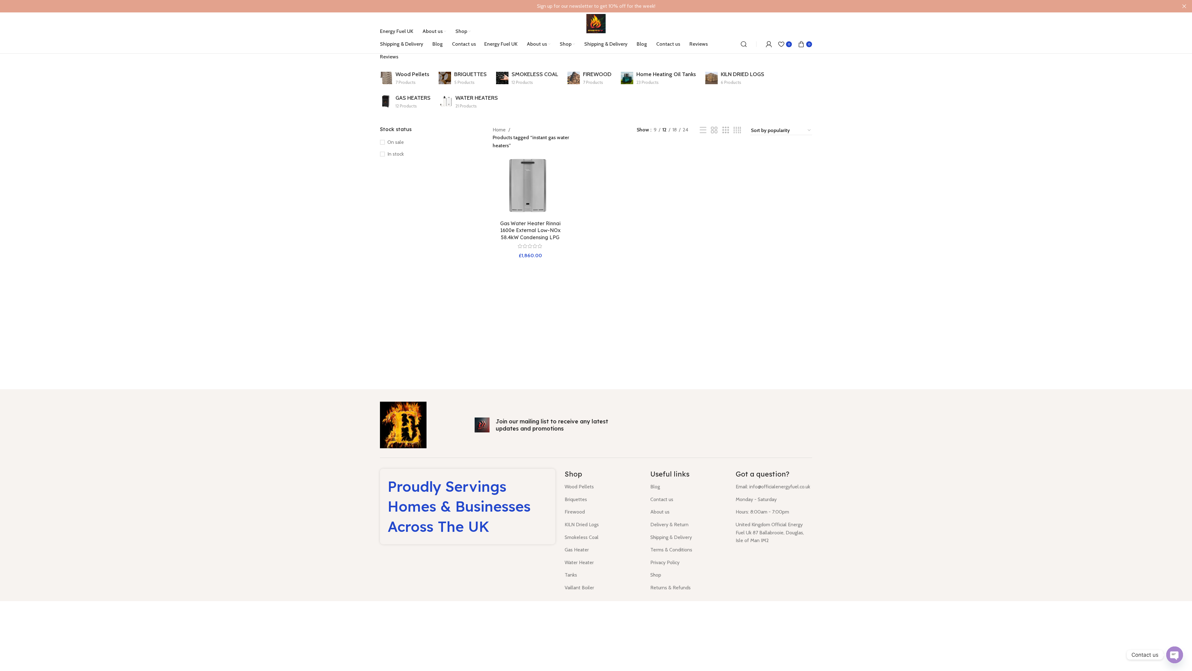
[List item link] (603, 487)
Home (500, 130)
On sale (395, 142)
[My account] (769, 44)
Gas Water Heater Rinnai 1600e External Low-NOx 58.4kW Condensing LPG (530, 230)
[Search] (744, 44)
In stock (395, 154)
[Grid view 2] (714, 130)
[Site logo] (596, 23)
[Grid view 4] (737, 130)
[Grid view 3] (725, 130)
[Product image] (530, 186)
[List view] (703, 130)
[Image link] (403, 424)
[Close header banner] (1184, 6)
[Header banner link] (586, 6)
